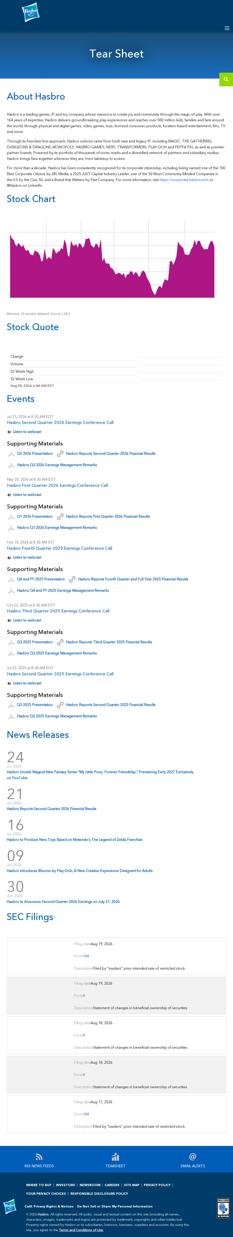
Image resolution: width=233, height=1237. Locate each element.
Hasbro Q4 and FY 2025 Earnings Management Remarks (63, 590)
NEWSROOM (90, 1184)
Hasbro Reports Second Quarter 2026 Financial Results (111, 453)
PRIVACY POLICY (157, 1184)
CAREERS (112, 1184)
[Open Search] (227, 28)
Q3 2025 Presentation (35, 641)
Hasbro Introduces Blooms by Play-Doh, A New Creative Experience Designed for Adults (80, 870)
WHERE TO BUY (38, 1184)
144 (86, 956)
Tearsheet (115, 1165)
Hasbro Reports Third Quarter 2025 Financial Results (109, 641)
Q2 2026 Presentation (35, 453)
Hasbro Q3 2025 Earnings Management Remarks (57, 653)
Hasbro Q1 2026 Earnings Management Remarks (57, 527)
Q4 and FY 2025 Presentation (41, 578)
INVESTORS (65, 1184)
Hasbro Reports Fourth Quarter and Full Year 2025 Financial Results (133, 578)
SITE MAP (131, 1184)
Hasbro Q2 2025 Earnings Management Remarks (57, 715)
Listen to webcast (27, 431)
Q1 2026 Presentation (35, 516)
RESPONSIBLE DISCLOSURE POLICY (99, 1193)
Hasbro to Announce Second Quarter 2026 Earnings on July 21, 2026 (63, 901)
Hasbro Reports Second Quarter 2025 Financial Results (111, 704)
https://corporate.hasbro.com (184, 179)
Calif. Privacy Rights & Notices (49, 1206)
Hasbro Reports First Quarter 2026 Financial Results (108, 516)
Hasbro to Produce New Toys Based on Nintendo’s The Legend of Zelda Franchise (74, 839)
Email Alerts (193, 1165)
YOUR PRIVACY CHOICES (46, 1193)
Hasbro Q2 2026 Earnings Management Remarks (57, 464)
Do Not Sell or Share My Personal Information (115, 1206)
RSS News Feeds (39, 1165)
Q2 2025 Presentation (35, 704)
